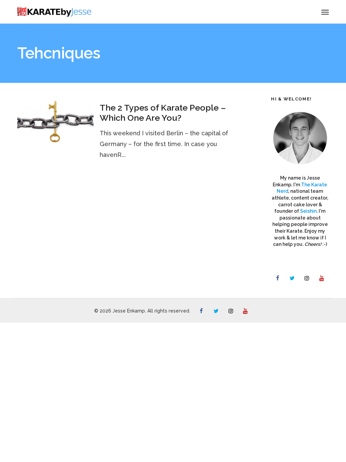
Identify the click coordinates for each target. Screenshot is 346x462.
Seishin (308, 211)
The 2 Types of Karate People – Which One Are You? (163, 112)
